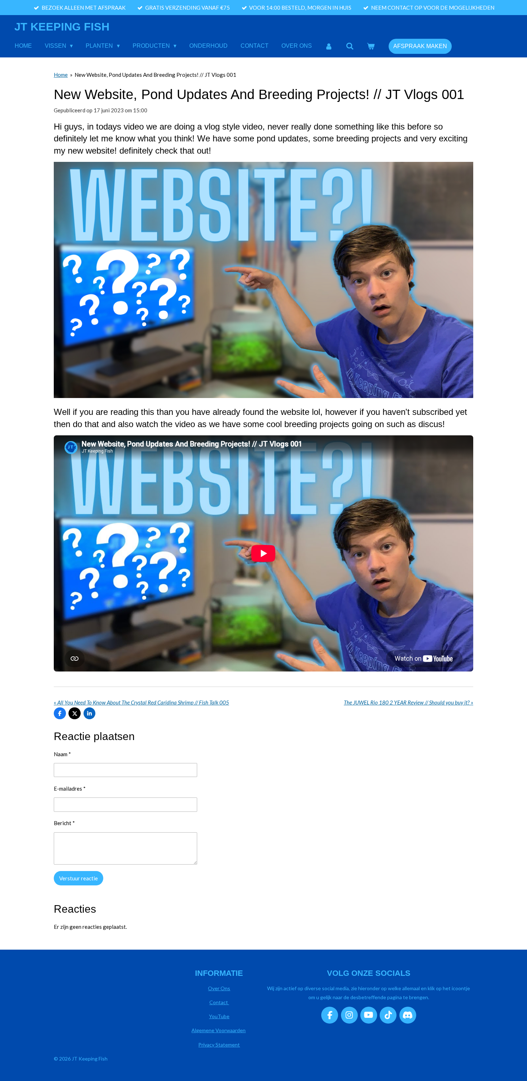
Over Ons (219, 988)
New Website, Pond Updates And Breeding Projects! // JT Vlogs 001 (155, 74)
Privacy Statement (219, 1045)
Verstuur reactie (78, 878)
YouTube (219, 1016)
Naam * (62, 754)
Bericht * (64, 823)
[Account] (328, 46)
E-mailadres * (70, 788)
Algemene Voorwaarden (218, 1030)
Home (61, 74)
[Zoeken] (350, 46)
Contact (219, 1002)
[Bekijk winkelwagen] (370, 46)
